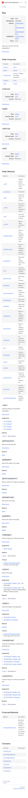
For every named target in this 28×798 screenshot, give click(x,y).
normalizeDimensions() (9, 727)
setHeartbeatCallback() (9, 398)
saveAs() (5, 368)
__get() (5, 197)
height (5, 70)
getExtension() (7, 278)
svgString (5, 80)
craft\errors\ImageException (11, 563)
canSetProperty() (7, 249)
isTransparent (7, 75)
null (18, 583)
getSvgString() (7, 300)
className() (6, 261)
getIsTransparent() (8, 293)
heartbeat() (6, 340)
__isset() (5, 207)
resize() (5, 362)
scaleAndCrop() (7, 377)
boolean (15, 73)
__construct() (6, 191)
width (4, 83)
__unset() (5, 224)
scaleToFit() (6, 389)
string (14, 67)
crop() (4, 270)
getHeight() (6, 285)
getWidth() (6, 306)
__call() (5, 184)
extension (6, 67)
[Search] (21, 2)
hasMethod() (6, 316)
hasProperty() (7, 328)
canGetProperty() (8, 235)
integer (15, 70)
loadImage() (6, 355)
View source (5, 51)
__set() (5, 216)
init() (4, 348)
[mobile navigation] (25, 2)
